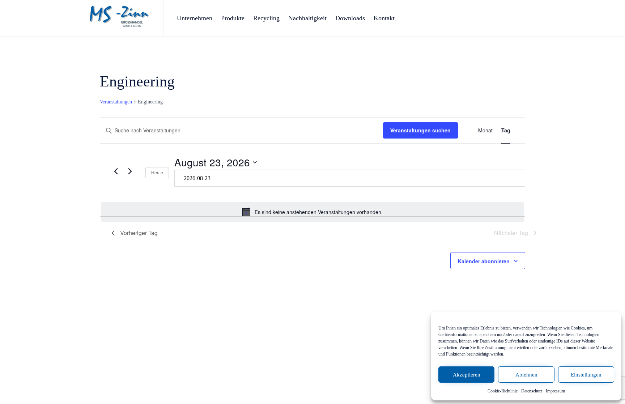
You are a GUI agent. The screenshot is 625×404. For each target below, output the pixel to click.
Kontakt (384, 18)
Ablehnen (526, 375)
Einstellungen (586, 375)
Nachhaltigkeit (307, 18)
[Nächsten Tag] (130, 171)
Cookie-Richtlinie (503, 391)
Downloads (350, 18)
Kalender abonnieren (484, 261)
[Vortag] (115, 171)
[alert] (312, 212)
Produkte (233, 18)
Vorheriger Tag (139, 233)
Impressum (555, 391)
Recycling (266, 18)
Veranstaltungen (116, 102)
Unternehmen (194, 18)
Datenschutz (531, 391)
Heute (157, 172)
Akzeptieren (466, 375)
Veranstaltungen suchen (420, 130)
